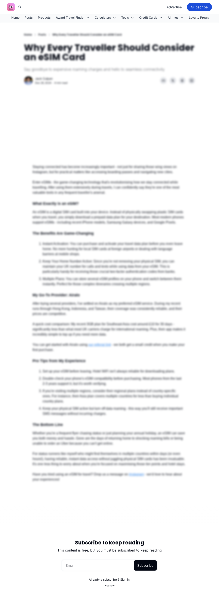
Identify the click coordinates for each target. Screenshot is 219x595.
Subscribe (145, 565)
